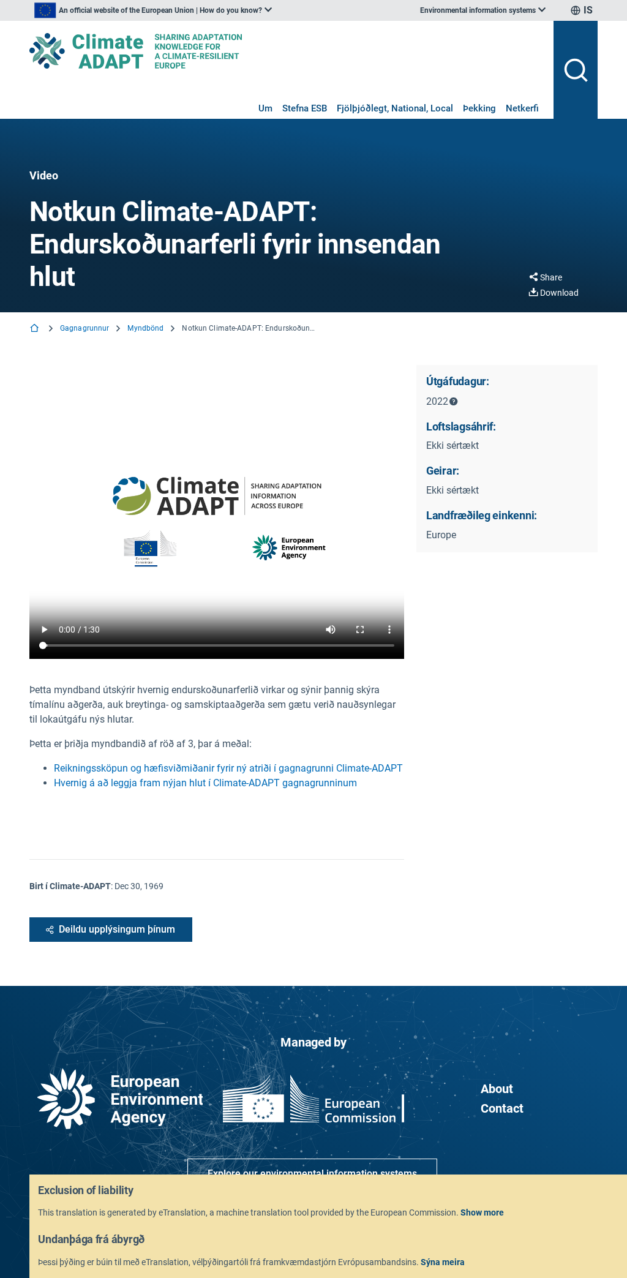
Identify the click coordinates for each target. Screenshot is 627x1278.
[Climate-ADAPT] (286, 51)
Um (265, 108)
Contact (502, 1108)
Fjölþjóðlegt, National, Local (395, 108)
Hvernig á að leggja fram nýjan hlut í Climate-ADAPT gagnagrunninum (205, 783)
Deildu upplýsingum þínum (117, 929)
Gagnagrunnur (84, 328)
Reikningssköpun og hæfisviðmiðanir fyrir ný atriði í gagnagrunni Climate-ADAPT (228, 768)
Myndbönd (145, 328)
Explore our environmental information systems (312, 1173)
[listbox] (153, 10)
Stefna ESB (304, 108)
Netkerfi (522, 108)
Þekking (479, 108)
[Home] (35, 329)
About (497, 1088)
